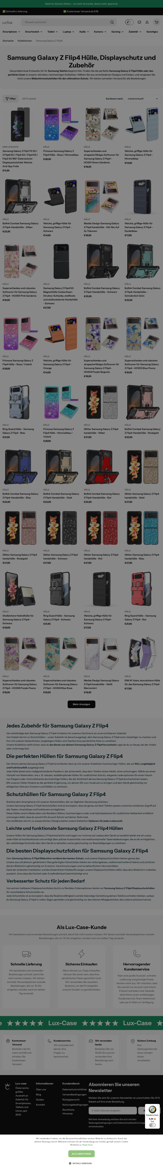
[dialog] (81, 1152)
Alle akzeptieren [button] (81, 1153)
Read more (87, 1144)
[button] (81, 1163)
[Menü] (158, 1106)
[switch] (152, 1125)
